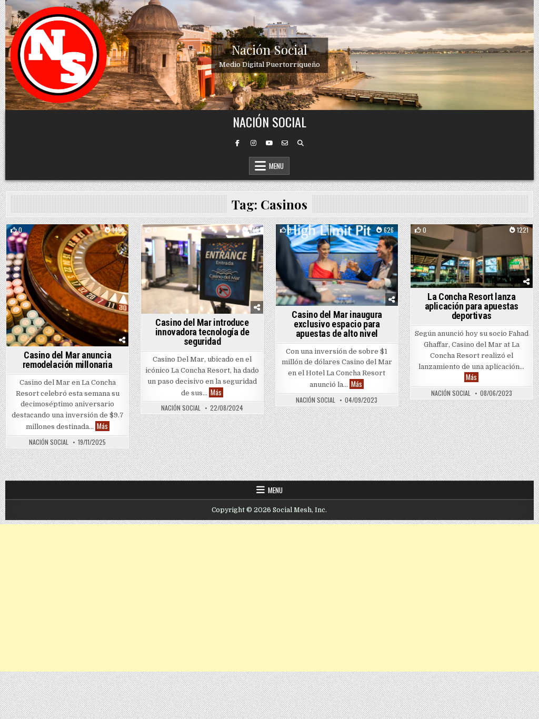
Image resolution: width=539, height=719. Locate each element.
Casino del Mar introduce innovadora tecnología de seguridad (202, 332)
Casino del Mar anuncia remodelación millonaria (68, 359)
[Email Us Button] (285, 143)
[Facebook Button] (237, 143)
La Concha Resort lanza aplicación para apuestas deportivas (471, 306)
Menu (276, 166)
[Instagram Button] (253, 143)
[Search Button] (300, 143)
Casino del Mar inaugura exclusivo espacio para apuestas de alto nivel (337, 324)
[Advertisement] (269, 598)
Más (103, 426)
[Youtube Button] (269, 143)
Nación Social (269, 49)
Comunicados (67, 242)
